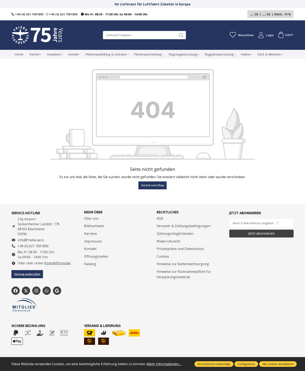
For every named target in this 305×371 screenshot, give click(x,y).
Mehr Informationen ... (164, 364)
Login (270, 35)
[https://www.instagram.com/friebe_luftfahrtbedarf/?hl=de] (36, 291)
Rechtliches (168, 212)
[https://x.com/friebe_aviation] (26, 291)
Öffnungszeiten (96, 256)
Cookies (163, 256)
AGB (160, 218)
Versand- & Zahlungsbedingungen (183, 226)
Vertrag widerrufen (27, 274)
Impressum (93, 241)
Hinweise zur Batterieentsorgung (183, 264)
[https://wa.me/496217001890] (47, 291)
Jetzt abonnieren (261, 233)
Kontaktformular (57, 263)
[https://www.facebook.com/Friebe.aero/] (15, 291)
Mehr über (93, 212)
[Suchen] (181, 35)
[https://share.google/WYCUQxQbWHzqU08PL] (57, 291)
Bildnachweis (94, 226)
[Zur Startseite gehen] (37, 35)
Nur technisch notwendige (214, 364)
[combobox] (140, 35)
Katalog (90, 264)
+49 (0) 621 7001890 (28, 14)
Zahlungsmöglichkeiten (175, 233)
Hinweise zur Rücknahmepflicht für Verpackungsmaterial (184, 274)
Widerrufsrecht (168, 241)
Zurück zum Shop (152, 185)
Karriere (90, 233)
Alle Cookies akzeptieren (278, 364)
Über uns (91, 218)
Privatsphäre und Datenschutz (180, 248)
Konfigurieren (246, 364)
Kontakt (90, 248)
